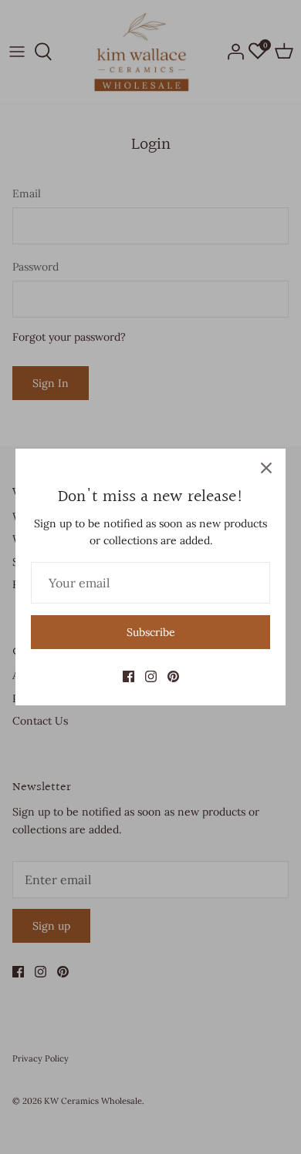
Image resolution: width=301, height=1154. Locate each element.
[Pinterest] (173, 676)
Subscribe (151, 632)
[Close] (266, 468)
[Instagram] (151, 676)
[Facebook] (128, 676)
